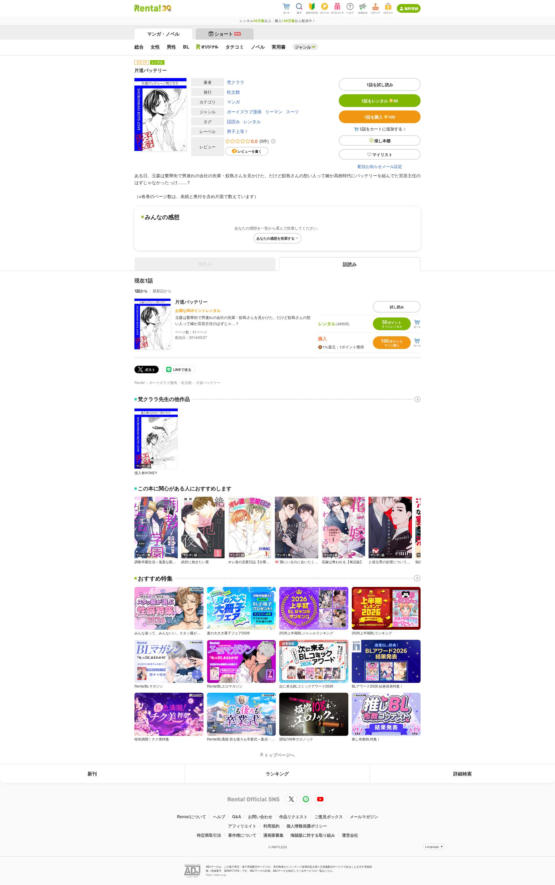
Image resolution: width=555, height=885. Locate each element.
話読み (233, 121)
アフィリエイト (242, 826)
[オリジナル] (207, 46)
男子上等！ (238, 131)
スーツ (292, 111)
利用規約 (271, 826)
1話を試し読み (380, 84)
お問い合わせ (260, 816)
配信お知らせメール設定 (380, 166)
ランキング (277, 773)
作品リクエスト (293, 816)
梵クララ (235, 82)
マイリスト (382, 154)
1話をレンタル (379, 101)
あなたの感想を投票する (275, 238)
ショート (227, 33)
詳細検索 (462, 773)
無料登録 (411, 8)
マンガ (233, 102)
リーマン (273, 111)
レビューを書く (250, 151)
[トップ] (147, 8)
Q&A (236, 816)
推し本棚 (382, 140)
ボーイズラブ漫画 (244, 111)
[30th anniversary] (166, 8)
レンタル (252, 121)
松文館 (233, 92)
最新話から (162, 290)
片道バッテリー (191, 301)
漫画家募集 (273, 835)
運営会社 (350, 835)
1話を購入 (379, 117)
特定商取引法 (209, 835)
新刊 (92, 773)
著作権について (242, 835)
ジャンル (303, 47)
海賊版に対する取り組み (313, 835)
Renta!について (191, 816)
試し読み (397, 306)
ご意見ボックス (328, 816)
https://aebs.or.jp (216, 875)
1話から (141, 290)
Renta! (139, 382)
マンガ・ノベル (163, 33)
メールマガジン (364, 816)
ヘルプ (219, 816)
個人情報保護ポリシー (306, 826)
